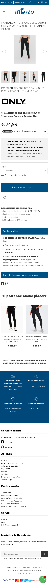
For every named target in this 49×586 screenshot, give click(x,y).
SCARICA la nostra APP (10, 525)
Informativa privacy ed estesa (30, 570)
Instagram (9, 447)
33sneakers (6, 493)
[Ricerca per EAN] (44, 2)
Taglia (3, 166)
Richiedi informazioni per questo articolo (20, 275)
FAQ (3, 522)
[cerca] (29, 2)
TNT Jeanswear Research (11, 501)
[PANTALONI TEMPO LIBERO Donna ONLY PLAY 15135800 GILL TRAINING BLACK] (25, 63)
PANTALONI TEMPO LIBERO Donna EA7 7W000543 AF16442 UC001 (12, 339)
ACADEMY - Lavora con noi (12, 463)
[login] (33, 2)
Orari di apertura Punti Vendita (13, 506)
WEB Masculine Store (10, 504)
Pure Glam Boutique (9, 495)
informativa (37, 558)
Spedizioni (5, 474)
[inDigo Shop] (24, 15)
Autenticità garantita (9, 466)
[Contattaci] (37, 2)
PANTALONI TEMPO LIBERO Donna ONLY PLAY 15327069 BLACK (36, 339)
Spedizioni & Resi (10, 231)
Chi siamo (5, 460)
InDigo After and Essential (11, 498)
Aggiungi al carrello (25, 187)
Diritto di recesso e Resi (10, 477)
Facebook (9, 442)
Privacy (4, 471)
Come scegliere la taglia (15, 175)
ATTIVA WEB (27, 573)
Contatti (4, 519)
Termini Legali (6, 480)
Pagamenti (5, 469)
